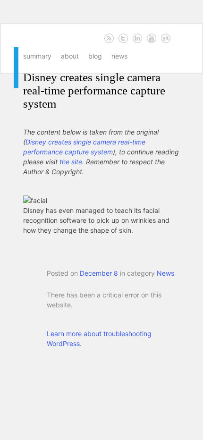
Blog (95, 56)
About (70, 56)
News (119, 56)
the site (70, 162)
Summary (37, 56)
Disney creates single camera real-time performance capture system (94, 90)
